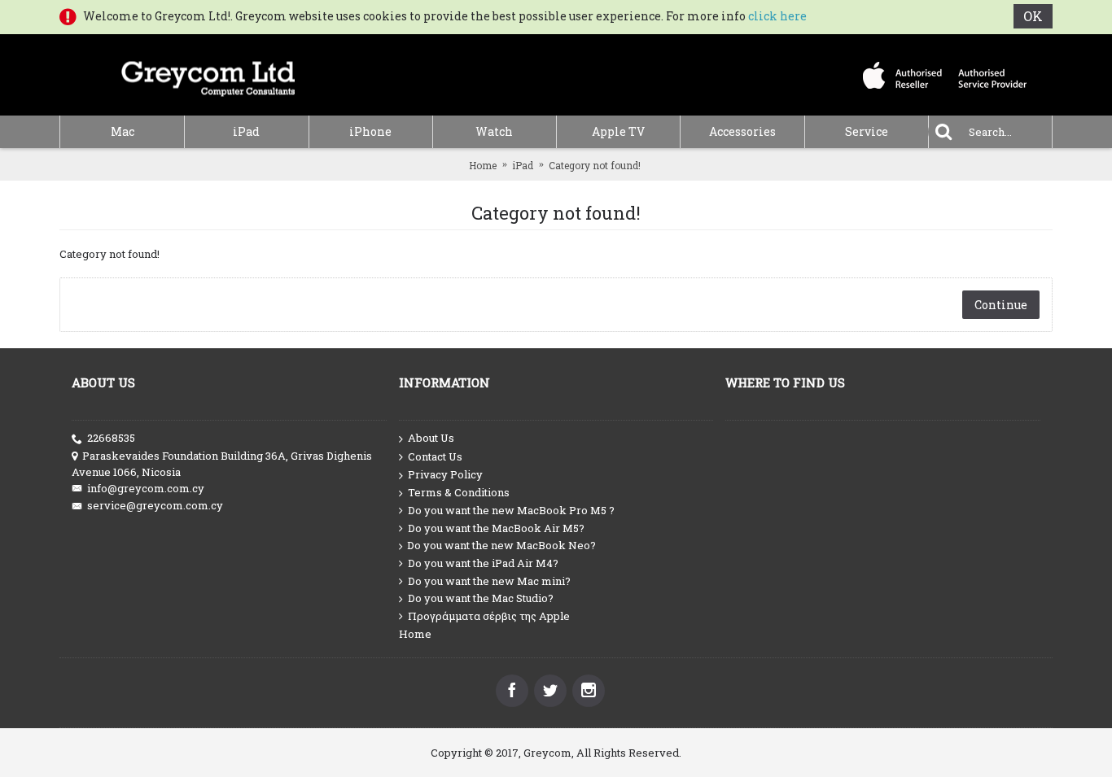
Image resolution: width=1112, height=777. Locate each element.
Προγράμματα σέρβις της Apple (489, 616)
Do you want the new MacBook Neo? (501, 545)
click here (777, 16)
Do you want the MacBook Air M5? (496, 528)
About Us (431, 437)
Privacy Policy (445, 474)
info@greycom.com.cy (145, 488)
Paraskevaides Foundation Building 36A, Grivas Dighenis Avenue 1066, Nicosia (222, 463)
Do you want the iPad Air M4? (483, 563)
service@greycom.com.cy (155, 505)
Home (483, 165)
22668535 (111, 437)
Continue (1000, 304)
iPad (522, 165)
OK (1033, 15)
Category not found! (595, 165)
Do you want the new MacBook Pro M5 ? (511, 510)
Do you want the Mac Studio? (481, 598)
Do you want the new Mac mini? (489, 581)
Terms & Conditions (459, 492)
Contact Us (435, 456)
